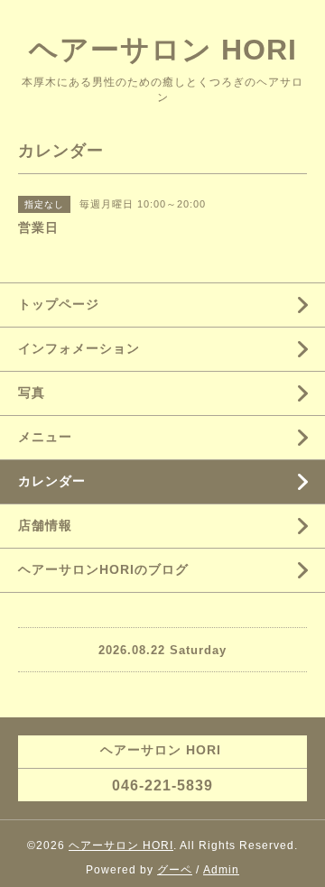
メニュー (45, 437)
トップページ (58, 304)
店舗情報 (45, 525)
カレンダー (52, 481)
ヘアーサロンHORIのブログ (103, 569)
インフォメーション (79, 348)
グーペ (174, 870)
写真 (31, 392)
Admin (221, 870)
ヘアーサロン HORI (163, 49)
